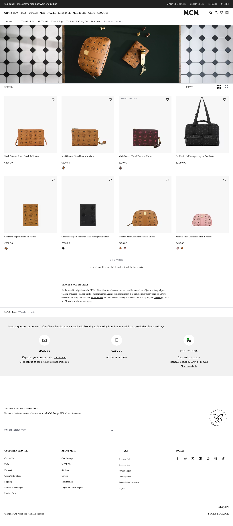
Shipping (8, 481)
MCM (7, 312)
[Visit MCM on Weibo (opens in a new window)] (208, 458)
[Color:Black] (63, 248)
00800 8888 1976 (116, 357)
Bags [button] (24, 13)
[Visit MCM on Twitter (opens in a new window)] (192, 458)
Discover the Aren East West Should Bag (37, 4)
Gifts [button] (91, 13)
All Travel (42, 21)
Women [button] (33, 13)
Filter (189, 87)
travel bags (158, 297)
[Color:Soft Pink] (125, 248)
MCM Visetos (97, 297)
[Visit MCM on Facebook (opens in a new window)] (177, 458)
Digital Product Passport (72, 487)
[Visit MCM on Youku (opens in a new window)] (215, 458)
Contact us (197, 4)
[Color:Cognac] (63, 168)
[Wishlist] (221, 12)
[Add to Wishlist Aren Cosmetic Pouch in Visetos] (167, 180)
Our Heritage (67, 458)
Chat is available (189, 366)
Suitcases (95, 21)
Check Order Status (12, 476)
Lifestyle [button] (64, 13)
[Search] (210, 12)
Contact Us (9, 458)
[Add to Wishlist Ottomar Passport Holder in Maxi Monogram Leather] (110, 180)
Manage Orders (176, 4)
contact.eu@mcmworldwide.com (53, 362)
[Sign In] (216, 12)
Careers (65, 476)
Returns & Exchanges (13, 487)
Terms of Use (124, 465)
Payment (8, 470)
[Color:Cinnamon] (120, 168)
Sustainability (67, 481)
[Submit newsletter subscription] (111, 430)
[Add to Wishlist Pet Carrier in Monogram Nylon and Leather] (225, 100)
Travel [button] (51, 13)
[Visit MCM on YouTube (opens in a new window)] (200, 458)
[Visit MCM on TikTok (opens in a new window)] (223, 458)
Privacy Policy (125, 471)
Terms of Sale (125, 459)
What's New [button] (11, 13)
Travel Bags (57, 21)
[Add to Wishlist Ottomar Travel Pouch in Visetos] (53, 100)
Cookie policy (125, 476)
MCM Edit (66, 464)
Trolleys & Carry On (77, 21)
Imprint (122, 488)
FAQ (6, 464)
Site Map (65, 470)
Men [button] (42, 13)
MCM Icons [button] (79, 13)
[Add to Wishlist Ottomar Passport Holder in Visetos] (53, 180)
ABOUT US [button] (102, 13)
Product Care (10, 493)
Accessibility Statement (129, 482)
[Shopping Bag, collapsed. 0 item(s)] (227, 12)
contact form (60, 357)
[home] (191, 14)
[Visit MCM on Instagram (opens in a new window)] (185, 458)
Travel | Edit (27, 21)
